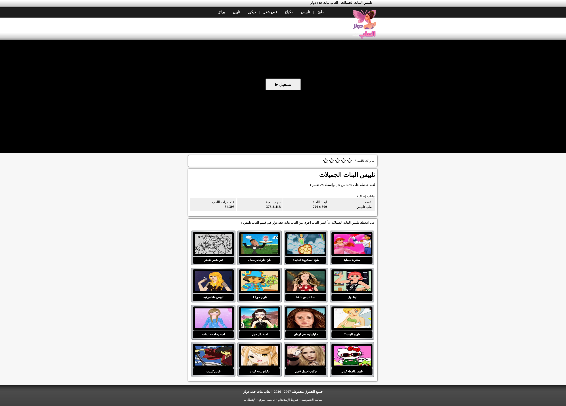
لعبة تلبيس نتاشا (306, 274)
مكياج (289, 12)
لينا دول (352, 274)
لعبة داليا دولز (260, 311)
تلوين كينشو (213, 348)
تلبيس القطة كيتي (352, 348)
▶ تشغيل (283, 84)
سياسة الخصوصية (312, 399)
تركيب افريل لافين (306, 348)
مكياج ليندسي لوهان (306, 311)
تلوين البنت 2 (352, 311)
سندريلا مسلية (352, 236)
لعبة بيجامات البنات (213, 311)
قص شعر (270, 12)
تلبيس (305, 12)
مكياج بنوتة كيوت (260, 348)
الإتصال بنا (250, 399)
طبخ (320, 12)
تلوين (236, 12)
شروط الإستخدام (288, 399)
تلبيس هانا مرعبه (213, 274)
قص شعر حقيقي (213, 236)
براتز (221, 12)
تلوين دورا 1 (260, 274)
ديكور (252, 12)
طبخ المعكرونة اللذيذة (306, 236)
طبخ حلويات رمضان (260, 236)
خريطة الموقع (266, 399)
